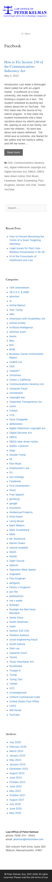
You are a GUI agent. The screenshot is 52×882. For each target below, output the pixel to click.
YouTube (9, 189)
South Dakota (17, 644)
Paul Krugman (17, 578)
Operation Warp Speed (22, 569)
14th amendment (19, 287)
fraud (12, 490)
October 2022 (17, 782)
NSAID (13, 556)
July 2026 (15, 742)
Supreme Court (18, 652)
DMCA (32, 171)
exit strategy (16, 476)
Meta (12, 534)
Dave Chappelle (18, 419)
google (13, 503)
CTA (11, 415)
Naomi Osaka (17, 543)
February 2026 (17, 746)
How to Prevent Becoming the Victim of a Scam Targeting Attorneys (26, 240)
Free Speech (16, 494)
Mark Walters (17, 525)
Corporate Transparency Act (25, 401)
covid (12, 406)
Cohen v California (20, 379)
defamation (16, 423)
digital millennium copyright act (28, 167)
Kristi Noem (16, 516)
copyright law (17, 397)
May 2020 (15, 812)
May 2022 (15, 790)
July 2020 (15, 804)
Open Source (16, 560)
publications (16, 596)
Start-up (14, 648)
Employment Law (19, 468)
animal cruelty (17, 323)
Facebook (10, 180)
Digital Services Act (15, 171)
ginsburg (14, 498)
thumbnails (15, 666)
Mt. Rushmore (17, 538)
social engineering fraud (23, 639)
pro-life (13, 591)
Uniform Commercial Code (24, 697)
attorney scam (17, 331)
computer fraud (18, 388)
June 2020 (15, 808)
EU (11, 472)
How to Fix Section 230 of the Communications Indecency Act (23, 66)
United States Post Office (24, 701)
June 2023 (15, 777)
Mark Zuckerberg (27, 180)
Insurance (15, 507)
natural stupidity (18, 547)
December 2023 (18, 768)
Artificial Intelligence (21, 327)
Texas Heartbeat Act (21, 661)
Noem (12, 551)
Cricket (13, 410)
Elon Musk (32, 176)
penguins (14, 582)
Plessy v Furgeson (19, 587)
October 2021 (17, 795)
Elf (10, 459)
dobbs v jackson (18, 445)
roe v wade (15, 600)
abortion (14, 296)
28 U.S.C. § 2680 (19, 292)
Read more (13, 152)
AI (10, 301)
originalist (15, 574)
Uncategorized (17, 692)
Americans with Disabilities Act (27, 318)
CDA (10, 162)
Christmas (15, 375)
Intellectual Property (21, 512)
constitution (16, 392)
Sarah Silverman (18, 621)
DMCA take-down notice (23, 441)
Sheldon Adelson (19, 635)
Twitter (41, 184)
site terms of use (39, 877)
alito (11, 314)
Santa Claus (16, 617)
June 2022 (15, 786)
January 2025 (17, 755)
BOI (11, 345)
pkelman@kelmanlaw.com (28, 839)
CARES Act (15, 362)
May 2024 (15, 759)
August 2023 (16, 773)
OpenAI (13, 565)
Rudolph (14, 604)
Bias (11, 340)
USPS (12, 705)
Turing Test (15, 679)
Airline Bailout (17, 305)
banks (12, 336)
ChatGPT (14, 370)
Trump (13, 674)
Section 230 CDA (26, 184)
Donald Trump (17, 454)
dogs (12, 450)
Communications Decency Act (26, 384)
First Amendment (19, 485)
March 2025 (16, 751)
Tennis (13, 657)
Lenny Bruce (16, 521)
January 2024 (17, 764)
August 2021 (16, 799)
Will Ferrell (15, 710)
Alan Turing (16, 309)
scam (12, 626)
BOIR (12, 349)
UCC (12, 688)
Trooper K (15, 670)
